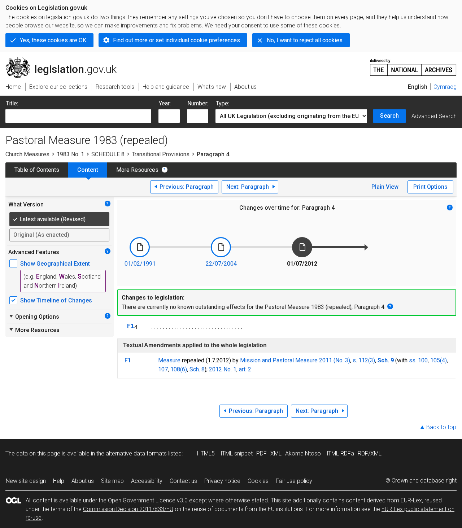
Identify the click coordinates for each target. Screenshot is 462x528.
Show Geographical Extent (55, 263)
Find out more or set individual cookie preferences (176, 40)
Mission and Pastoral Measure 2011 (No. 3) (295, 360)
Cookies (258, 480)
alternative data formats (136, 453)
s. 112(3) (364, 360)
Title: (12, 103)
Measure (169, 360)
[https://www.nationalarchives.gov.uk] (413, 64)
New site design (26, 480)
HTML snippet (235, 453)
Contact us (183, 480)
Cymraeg (445, 86)
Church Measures (27, 154)
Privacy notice (222, 480)
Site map (112, 480)
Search (389, 115)
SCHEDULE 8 (108, 154)
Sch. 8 (197, 369)
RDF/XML (370, 453)
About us (82, 480)
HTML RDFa (339, 453)
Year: (165, 103)
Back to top (441, 427)
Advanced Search (434, 116)
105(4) (438, 360)
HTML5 (206, 453)
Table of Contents (36, 169)
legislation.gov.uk (65, 60)
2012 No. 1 (222, 369)
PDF (261, 453)
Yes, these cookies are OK (53, 40)
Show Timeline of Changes (56, 300)
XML (276, 453)
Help (58, 480)
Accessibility (146, 480)
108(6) (178, 369)
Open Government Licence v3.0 (148, 500)
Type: (222, 103)
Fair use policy (294, 480)
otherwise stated (246, 500)
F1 (130, 326)
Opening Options (33, 316)
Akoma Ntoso (303, 453)
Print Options (430, 186)
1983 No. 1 (70, 154)
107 (163, 369)
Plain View (384, 186)
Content (87, 169)
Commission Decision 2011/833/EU (128, 509)
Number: (197, 103)
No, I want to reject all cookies (305, 40)
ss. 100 (418, 360)
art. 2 (245, 369)
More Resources (137, 169)
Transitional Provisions (160, 154)
